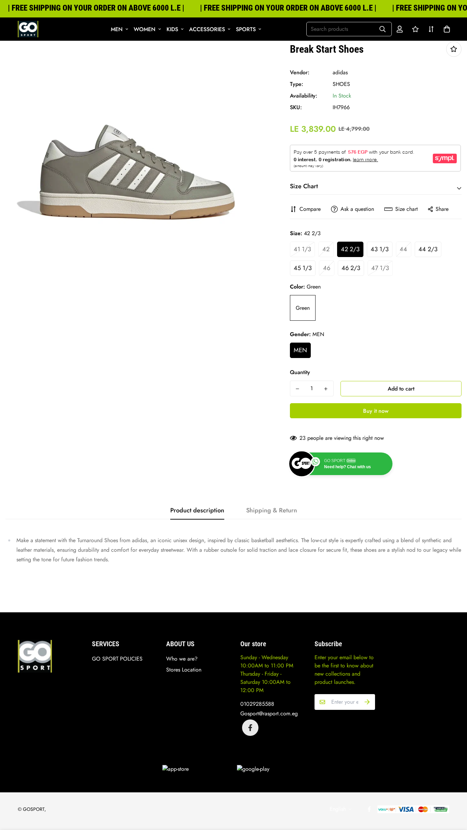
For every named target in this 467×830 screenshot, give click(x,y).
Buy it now (375, 411)
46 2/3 (351, 268)
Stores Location (183, 670)
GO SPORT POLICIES (117, 659)
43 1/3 (380, 249)
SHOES (341, 84)
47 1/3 (380, 268)
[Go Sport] (28, 29)
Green (303, 308)
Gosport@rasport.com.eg (269, 713)
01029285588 (257, 704)
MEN (117, 29)
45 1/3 (303, 268)
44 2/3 (428, 249)
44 (403, 249)
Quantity (300, 372)
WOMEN (145, 29)
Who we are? (182, 659)
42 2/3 (350, 249)
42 (326, 249)
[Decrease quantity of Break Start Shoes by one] (297, 389)
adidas (340, 72)
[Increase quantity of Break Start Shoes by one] (326, 389)
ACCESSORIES (207, 29)
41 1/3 (302, 249)
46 (326, 268)
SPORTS (246, 29)
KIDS (172, 29)
